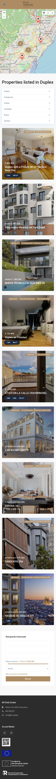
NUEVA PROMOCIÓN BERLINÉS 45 (25, 283)
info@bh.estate (11, 715)
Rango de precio (12, 661)
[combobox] (28, 668)
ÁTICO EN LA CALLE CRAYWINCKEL (26, 393)
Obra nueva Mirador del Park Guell (25, 227)
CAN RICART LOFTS (16, 450)
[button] (39, 19)
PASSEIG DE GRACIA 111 (19, 615)
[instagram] (11, 732)
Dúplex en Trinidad (16, 337)
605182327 (10, 711)
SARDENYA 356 (14, 561)
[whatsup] (4, 732)
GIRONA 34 (11, 505)
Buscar (28, 679)
